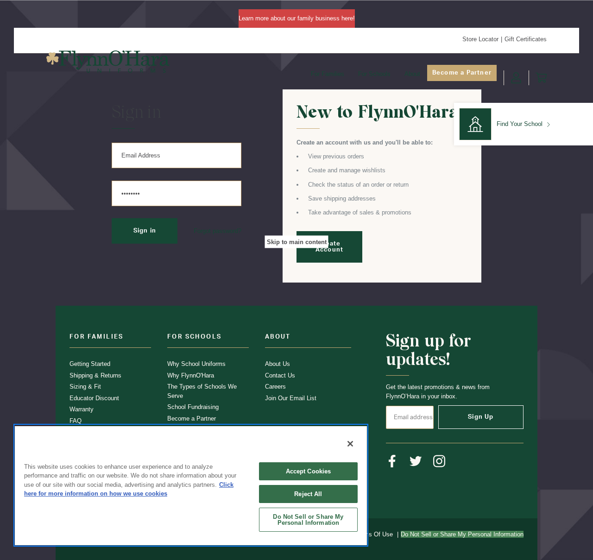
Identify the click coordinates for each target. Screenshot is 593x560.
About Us (277, 363)
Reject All (308, 494)
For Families (327, 73)
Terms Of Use (374, 534)
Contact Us (280, 375)
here (347, 18)
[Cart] (541, 78)
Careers (275, 386)
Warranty (81, 409)
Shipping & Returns (95, 375)
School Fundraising (193, 406)
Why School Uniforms (196, 363)
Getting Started (89, 363)
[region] (191, 485)
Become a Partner (462, 73)
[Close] (350, 444)
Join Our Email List (290, 398)
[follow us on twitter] (416, 461)
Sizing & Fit (85, 386)
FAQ (75, 420)
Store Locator (480, 39)
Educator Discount (94, 398)
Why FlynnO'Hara (190, 375)
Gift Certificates (526, 39)
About (412, 73)
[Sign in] (516, 78)
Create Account (329, 247)
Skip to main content (297, 241)
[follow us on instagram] (439, 461)
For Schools (374, 73)
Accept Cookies (308, 471)
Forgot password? (217, 230)
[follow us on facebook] (392, 461)
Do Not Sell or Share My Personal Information (308, 519)
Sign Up (480, 417)
